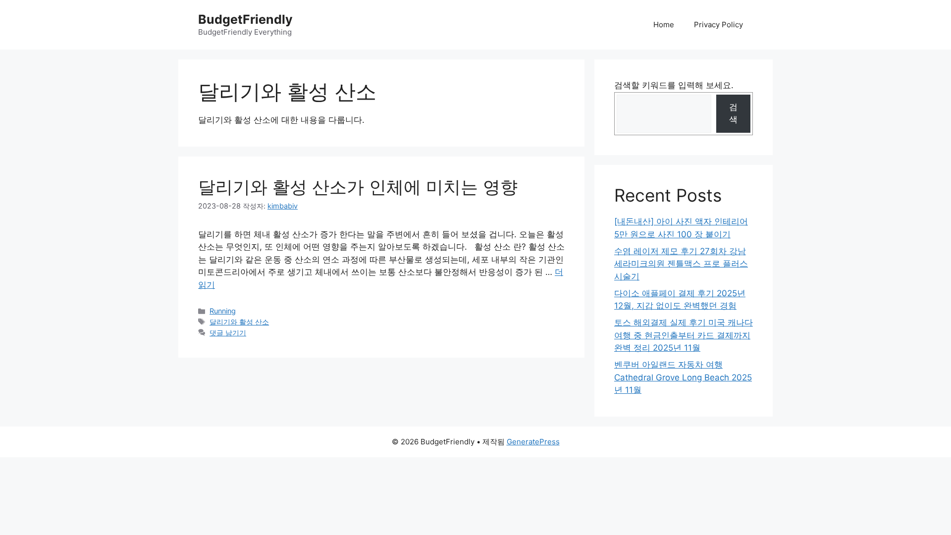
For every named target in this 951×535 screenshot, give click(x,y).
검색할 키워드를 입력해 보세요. (674, 85)
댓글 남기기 (228, 332)
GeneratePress (533, 441)
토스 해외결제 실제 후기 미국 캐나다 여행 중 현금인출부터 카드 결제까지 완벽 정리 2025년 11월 (683, 335)
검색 (733, 113)
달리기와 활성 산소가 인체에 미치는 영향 (358, 186)
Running (223, 311)
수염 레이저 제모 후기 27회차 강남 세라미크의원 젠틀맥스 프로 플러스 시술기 (681, 263)
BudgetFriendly (245, 19)
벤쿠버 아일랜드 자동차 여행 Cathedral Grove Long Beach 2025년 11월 (683, 377)
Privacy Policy (718, 24)
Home (663, 24)
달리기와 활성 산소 (239, 322)
